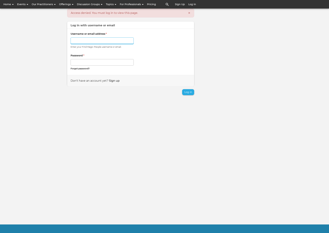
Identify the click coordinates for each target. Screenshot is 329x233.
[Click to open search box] (167, 4)
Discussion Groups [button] (88, 4)
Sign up (114, 80)
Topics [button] (110, 4)
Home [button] (7, 4)
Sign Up (180, 4)
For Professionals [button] (131, 4)
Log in (192, 4)
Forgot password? (80, 68)
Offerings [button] (65, 4)
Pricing (151, 4)
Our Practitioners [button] (43, 4)
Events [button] (21, 4)
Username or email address (89, 33)
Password (77, 55)
